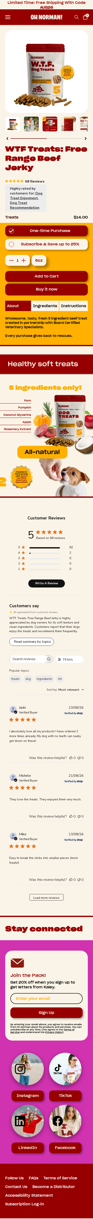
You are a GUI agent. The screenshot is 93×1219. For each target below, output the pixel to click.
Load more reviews (46, 898)
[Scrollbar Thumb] (28, 138)
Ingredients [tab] (45, 306)
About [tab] (13, 306)
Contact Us (16, 1186)
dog (28, 679)
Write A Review (46, 583)
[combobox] (65, 690)
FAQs (33, 1178)
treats (15, 679)
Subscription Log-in (24, 1204)
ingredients (44, 679)
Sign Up (46, 1012)
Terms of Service (60, 1178)
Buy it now (46, 289)
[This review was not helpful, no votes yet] (78, 758)
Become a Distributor (53, 1186)
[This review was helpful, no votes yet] (70, 758)
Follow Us (14, 1178)
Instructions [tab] (73, 306)
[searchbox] (27, 659)
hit (60, 679)
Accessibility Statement (29, 1195)
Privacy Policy (54, 1032)
